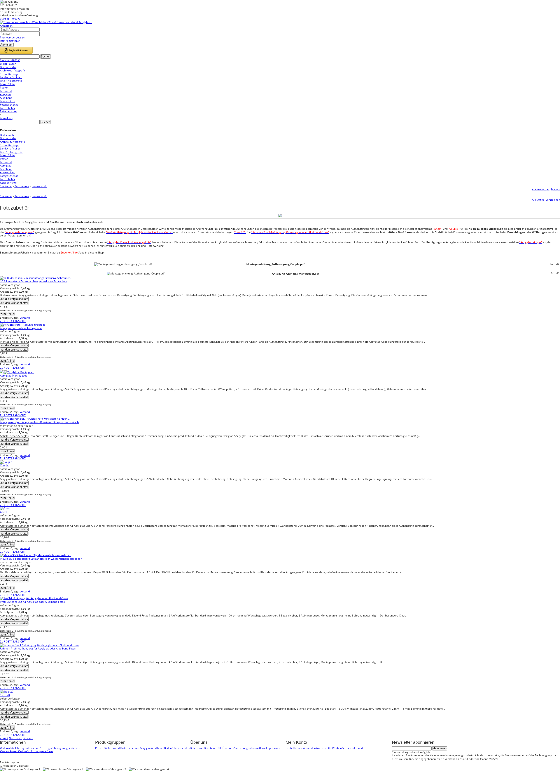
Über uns (228, 748)
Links (263, 748)
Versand (25, 318)
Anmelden (6, 26)
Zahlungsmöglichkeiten (65, 748)
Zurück (4, 738)
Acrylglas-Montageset (13, 375)
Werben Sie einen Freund (347, 748)
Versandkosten (9, 751)
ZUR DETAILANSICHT (13, 321)
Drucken (28, 738)
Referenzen (197, 748)
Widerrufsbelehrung (12, 748)
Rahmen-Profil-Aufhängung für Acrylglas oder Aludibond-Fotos (38, 648)
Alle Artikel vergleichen (546, 189)
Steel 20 (5, 695)
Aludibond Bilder (161, 748)
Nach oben (15, 738)
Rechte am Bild (213, 748)
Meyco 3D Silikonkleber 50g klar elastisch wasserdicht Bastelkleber (41, 559)
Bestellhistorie (294, 748)
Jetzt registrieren (10, 41)
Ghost (3, 512)
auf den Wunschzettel (14, 303)
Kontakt (255, 748)
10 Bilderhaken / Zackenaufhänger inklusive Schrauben (33, 281)
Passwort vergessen (12, 37)
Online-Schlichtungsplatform (35, 751)
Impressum (273, 748)
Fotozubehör (39, 186)
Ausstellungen (242, 748)
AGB (42, 748)
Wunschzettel (324, 748)
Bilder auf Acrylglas (139, 748)
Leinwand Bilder (118, 748)
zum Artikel (7, 314)
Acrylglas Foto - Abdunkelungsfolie (21, 328)
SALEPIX (25, 762)
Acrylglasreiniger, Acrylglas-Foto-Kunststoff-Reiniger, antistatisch (39, 422)
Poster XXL (101, 748)
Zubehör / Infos (180, 748)
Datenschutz (32, 748)
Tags (48, 748)
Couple (4, 465)
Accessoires (21, 186)
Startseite (6, 186)
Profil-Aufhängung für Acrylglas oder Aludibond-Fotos (32, 602)
